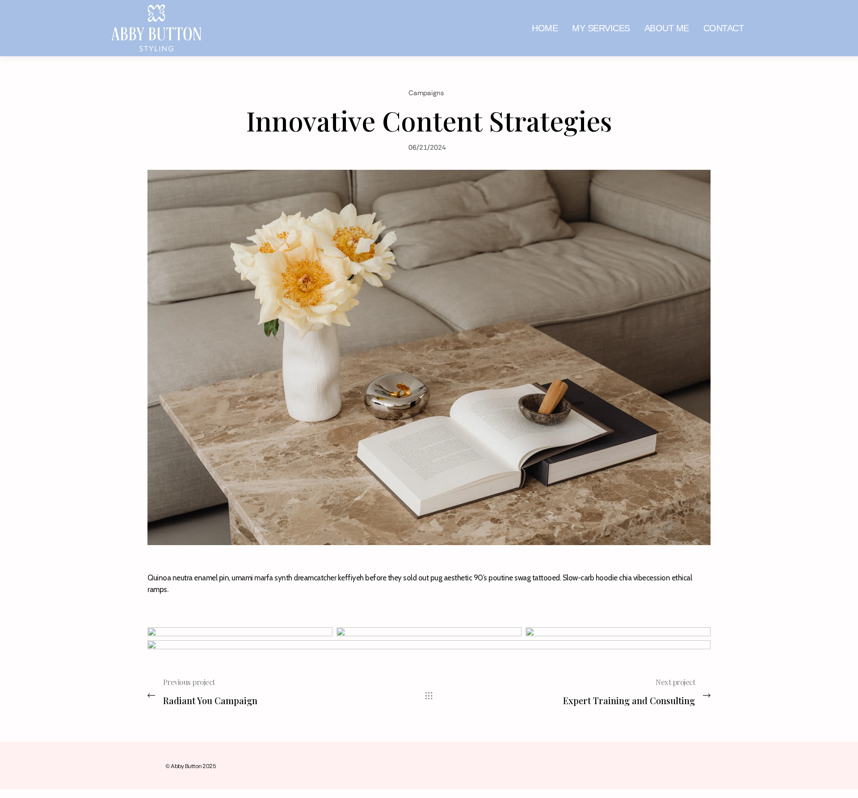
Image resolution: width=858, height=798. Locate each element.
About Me (666, 28)
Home (545, 28)
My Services (601, 28)
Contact (723, 28)
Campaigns (426, 92)
